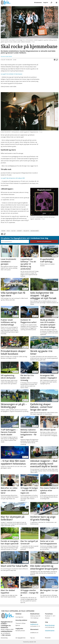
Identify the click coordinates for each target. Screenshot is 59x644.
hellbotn (26, 230)
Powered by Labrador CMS (29, 641)
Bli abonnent (38, 2)
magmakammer (35, 230)
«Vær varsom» (6, 635)
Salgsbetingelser (49, 630)
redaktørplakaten (6, 631)
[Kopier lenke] (57, 60)
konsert (19, 230)
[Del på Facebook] (55, 60)
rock (8, 230)
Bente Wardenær (50, 625)
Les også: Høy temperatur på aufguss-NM (13, 178)
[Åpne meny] (56, 2)
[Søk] (51, 2)
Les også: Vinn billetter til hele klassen (11, 74)
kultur (13, 230)
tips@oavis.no (34, 624)
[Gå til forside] (17, 2)
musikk (3, 230)
